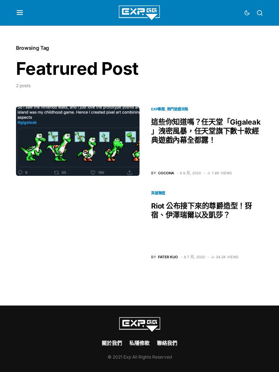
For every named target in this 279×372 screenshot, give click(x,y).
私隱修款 (139, 343)
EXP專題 (158, 109)
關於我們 (112, 343)
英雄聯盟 (158, 193)
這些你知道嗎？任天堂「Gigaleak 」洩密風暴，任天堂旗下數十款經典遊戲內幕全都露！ (205, 131)
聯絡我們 (167, 343)
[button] (20, 12)
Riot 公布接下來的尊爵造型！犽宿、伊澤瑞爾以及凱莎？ (201, 210)
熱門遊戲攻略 (178, 109)
